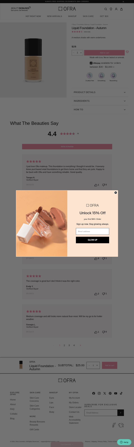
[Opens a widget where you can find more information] (124, 442)
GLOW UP (92, 240)
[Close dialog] (115, 192)
